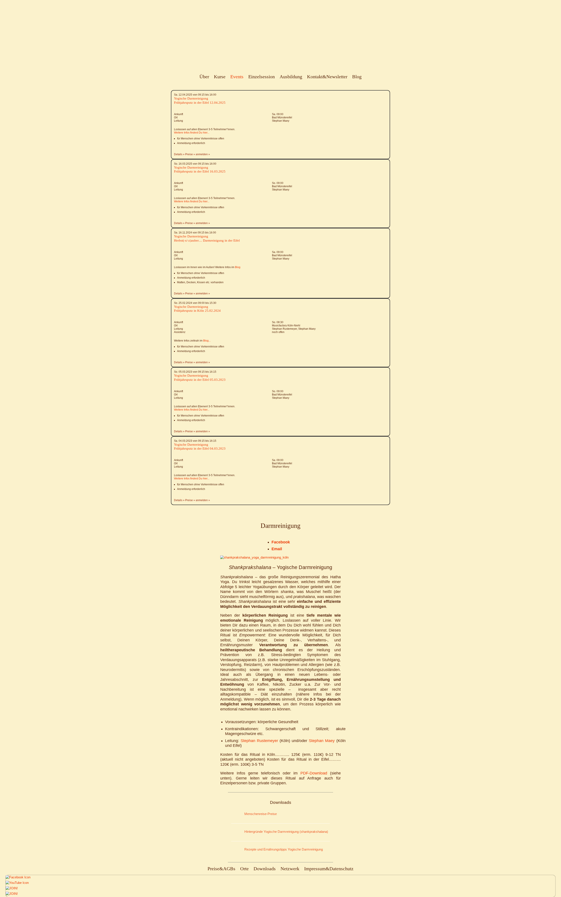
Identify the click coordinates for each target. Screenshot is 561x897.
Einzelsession (261, 76)
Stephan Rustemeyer (259, 741)
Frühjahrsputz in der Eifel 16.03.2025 (199, 171)
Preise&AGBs (221, 868)
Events (236, 76)
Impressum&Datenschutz (328, 868)
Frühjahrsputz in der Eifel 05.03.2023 (199, 379)
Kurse (219, 76)
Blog (357, 76)
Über (204, 76)
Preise (189, 154)
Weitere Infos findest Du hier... (191, 132)
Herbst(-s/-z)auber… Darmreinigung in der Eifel (207, 240)
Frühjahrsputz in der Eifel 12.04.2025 (199, 102)
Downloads (265, 868)
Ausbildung (291, 76)
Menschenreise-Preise (260, 814)
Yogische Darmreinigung (191, 98)
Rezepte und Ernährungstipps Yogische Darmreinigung (283, 849)
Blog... (207, 340)
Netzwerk (289, 868)
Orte (244, 868)
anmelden (202, 154)
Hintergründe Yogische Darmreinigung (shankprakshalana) (286, 831)
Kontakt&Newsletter (327, 76)
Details (178, 154)
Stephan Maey (322, 741)
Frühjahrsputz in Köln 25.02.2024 (197, 310)
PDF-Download (315, 773)
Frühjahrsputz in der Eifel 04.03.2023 (199, 448)
